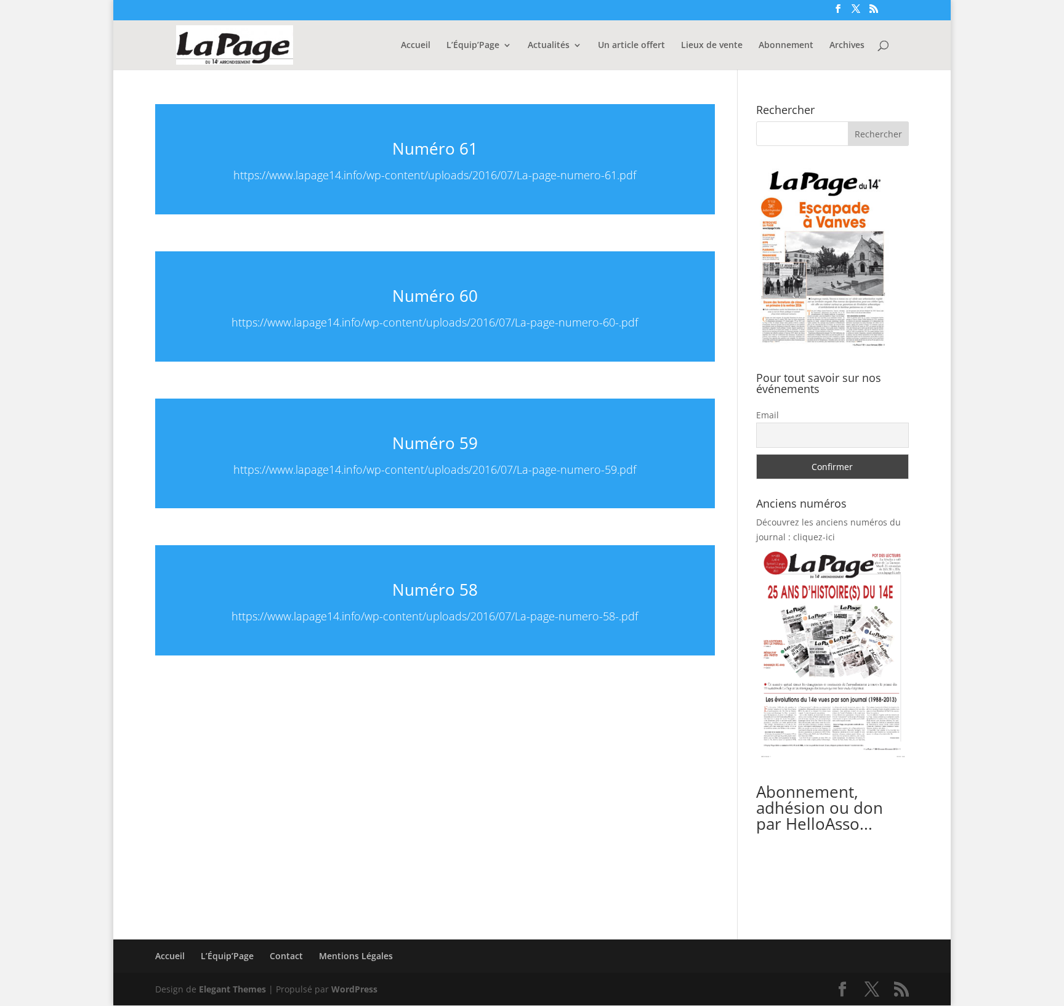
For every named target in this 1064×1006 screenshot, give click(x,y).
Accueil (415, 46)
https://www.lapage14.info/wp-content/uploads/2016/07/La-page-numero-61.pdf (434, 175)
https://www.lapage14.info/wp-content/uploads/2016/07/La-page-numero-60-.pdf (435, 322)
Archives (846, 46)
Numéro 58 (435, 589)
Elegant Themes (232, 989)
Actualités (549, 46)
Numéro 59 (435, 443)
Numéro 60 (435, 296)
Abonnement (786, 46)
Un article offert (631, 46)
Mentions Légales (356, 956)
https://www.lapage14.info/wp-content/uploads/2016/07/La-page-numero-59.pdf (434, 469)
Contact (286, 956)
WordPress (354, 989)
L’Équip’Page (472, 46)
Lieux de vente (712, 46)
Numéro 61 (435, 148)
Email (767, 415)
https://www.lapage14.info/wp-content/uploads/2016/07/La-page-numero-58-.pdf (435, 616)
